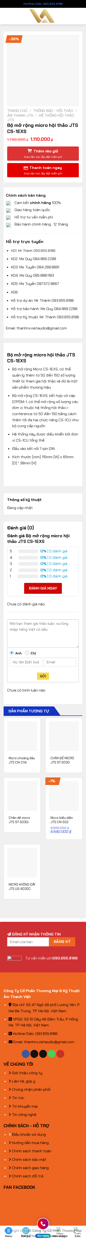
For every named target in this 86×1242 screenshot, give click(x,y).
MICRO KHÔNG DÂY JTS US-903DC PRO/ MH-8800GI (22, 889)
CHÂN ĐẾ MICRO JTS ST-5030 (62, 760)
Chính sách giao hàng (30, 1167)
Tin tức (17, 1097)
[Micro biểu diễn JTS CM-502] (64, 796)
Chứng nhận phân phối (30, 1089)
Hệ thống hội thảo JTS (40, 117)
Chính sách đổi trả (27, 1176)
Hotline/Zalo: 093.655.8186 (43, 4)
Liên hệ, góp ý (23, 1081)
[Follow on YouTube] (60, 1054)
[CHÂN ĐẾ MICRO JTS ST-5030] (64, 736)
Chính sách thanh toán (31, 1151)
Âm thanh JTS (20, 115)
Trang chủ (17, 110)
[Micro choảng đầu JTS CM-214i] (22, 736)
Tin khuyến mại (24, 1106)
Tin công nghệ (23, 1114)
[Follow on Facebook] (26, 1054)
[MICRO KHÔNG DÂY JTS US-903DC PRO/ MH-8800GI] (22, 862)
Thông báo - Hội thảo (53, 110)
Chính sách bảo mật (28, 1159)
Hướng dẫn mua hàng (30, 1142)
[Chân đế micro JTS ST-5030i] (22, 796)
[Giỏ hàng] (80, 16)
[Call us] (52, 1054)
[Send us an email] (43, 1054)
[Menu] (6, 16)
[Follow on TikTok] (34, 1054)
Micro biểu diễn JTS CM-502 (61, 820)
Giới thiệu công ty (26, 1072)
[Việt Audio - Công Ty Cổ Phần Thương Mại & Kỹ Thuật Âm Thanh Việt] (43, 16)
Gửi (43, 676)
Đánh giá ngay (43, 588)
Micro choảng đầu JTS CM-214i (22, 760)
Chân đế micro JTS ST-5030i (19, 820)
